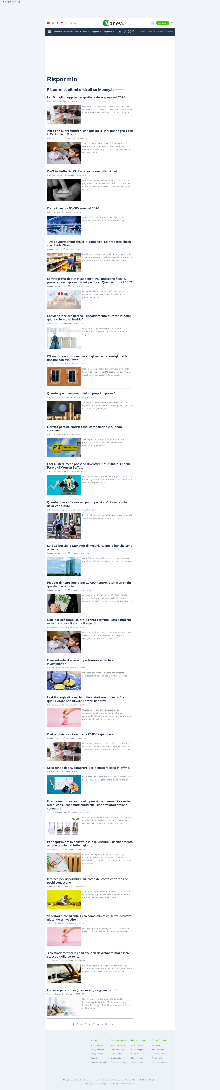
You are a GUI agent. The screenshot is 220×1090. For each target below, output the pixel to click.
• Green (160, 32)
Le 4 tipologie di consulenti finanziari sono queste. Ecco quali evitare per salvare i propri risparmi (86, 699)
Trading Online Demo (119, 1045)
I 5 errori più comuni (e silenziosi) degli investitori (82, 990)
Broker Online (116, 1054)
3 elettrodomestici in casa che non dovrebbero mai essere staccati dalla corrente (88, 954)
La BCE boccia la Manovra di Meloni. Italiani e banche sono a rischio (89, 547)
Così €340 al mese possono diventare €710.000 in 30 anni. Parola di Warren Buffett (88, 465)
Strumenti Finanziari (119, 1040)
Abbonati (162, 23)
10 (106, 1024)
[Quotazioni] (120, 31)
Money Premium (97, 1049)
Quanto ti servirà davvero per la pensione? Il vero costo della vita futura (87, 504)
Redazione (156, 1045)
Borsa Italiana (137, 1045)
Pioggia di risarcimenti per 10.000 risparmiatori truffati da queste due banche (89, 584)
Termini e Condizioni (160, 1054)
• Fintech (151, 32)
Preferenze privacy (159, 1062)
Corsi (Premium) (117, 1049)
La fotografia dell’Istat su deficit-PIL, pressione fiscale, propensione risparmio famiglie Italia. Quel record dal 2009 (89, 280)
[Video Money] (133, 31)
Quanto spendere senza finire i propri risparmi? (81, 393)
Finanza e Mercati (139, 1040)
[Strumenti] (129, 31)
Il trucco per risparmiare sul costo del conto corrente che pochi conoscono (87, 880)
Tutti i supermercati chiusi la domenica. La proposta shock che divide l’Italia (89, 243)
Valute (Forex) (137, 1062)
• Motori (143, 32)
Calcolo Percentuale (119, 1062)
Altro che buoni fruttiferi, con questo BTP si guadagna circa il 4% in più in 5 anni (90, 132)
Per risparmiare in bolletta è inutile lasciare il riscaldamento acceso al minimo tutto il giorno (90, 843)
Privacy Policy (157, 1058)
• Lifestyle (169, 32)
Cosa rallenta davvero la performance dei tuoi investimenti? (80, 661)
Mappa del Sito (97, 1045)
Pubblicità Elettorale (99, 1062)
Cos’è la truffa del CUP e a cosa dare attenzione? (82, 171)
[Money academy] (124, 31)
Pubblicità (94, 1058)
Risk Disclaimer (158, 1049)
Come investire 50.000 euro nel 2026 (73, 208)
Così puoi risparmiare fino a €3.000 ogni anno (80, 734)
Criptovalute (116, 1058)
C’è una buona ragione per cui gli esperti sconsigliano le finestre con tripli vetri (87, 358)
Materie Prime (137, 1058)
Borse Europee (137, 1049)
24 (112, 1024)
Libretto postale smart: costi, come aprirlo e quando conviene (84, 428)
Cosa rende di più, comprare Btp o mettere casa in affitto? (88, 767)
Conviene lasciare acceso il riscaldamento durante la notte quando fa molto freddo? (89, 317)
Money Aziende (97, 1054)
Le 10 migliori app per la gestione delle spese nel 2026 (86, 97)
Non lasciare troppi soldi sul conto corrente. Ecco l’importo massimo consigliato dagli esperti (89, 621)
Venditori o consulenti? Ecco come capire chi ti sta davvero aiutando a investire (89, 917)
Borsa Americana (138, 1054)
